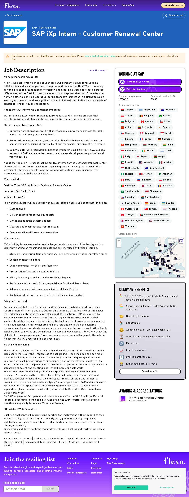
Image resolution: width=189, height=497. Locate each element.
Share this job (176, 15)
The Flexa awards (116, 463)
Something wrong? (98, 70)
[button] (150, 257)
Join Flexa (96, 458)
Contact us (73, 463)
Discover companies (67, 5)
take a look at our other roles (100, 56)
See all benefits (150, 371)
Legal (94, 463)
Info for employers (77, 473)
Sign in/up (128, 5)
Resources (109, 5)
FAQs (69, 468)
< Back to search (13, 15)
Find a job (91, 5)
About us (72, 458)
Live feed (96, 468)
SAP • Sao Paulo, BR (44, 28)
